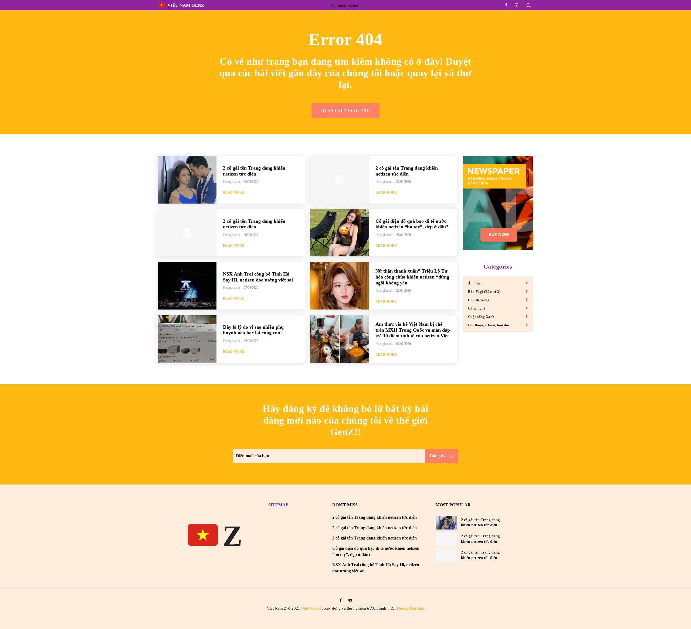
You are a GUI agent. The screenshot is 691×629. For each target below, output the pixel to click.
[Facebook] (506, 5)
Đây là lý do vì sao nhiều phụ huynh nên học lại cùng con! (253, 330)
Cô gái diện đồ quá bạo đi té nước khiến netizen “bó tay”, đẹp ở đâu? (411, 224)
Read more (234, 192)
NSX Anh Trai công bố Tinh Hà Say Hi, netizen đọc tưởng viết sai (258, 277)
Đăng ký (437, 455)
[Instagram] (516, 5)
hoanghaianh (231, 182)
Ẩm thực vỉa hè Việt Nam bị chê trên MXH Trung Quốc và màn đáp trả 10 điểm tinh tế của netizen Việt (412, 329)
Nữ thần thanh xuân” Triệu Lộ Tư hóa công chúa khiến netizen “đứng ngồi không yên (412, 276)
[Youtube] (350, 600)
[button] (528, 5)
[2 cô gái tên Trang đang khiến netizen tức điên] (187, 180)
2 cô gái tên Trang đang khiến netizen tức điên (254, 171)
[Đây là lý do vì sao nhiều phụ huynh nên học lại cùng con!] (187, 339)
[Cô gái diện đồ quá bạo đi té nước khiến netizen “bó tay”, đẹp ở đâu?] (339, 233)
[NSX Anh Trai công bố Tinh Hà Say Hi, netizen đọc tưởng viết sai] (187, 286)
